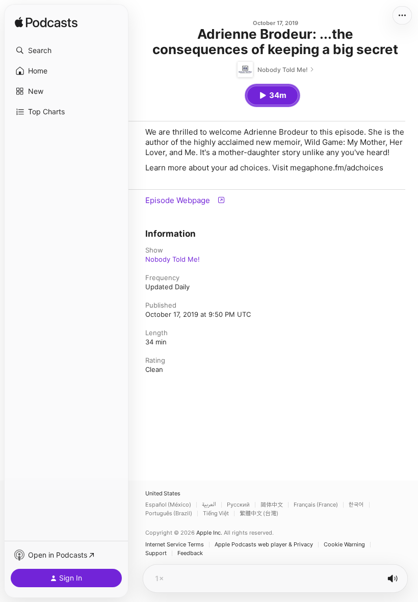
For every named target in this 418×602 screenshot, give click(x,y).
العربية (209, 505)
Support (156, 553)
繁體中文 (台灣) (259, 513)
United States (162, 493)
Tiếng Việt (216, 513)
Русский (238, 505)
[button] (66, 50)
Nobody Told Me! (172, 259)
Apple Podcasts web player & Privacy (264, 544)
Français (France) (316, 505)
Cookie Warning (344, 544)
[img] (46, 23)
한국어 (356, 505)
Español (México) (168, 505)
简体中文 (271, 505)
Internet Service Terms (174, 544)
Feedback (190, 553)
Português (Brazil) (168, 513)
